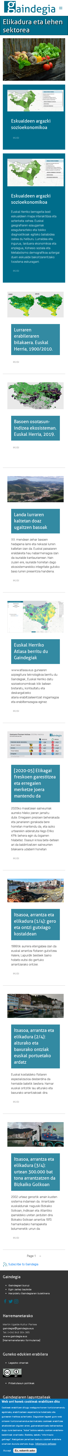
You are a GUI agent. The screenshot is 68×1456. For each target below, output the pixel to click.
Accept (7, 1450)
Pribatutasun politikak (21, 1382)
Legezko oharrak (18, 1362)
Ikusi (17, 138)
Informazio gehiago (45, 1443)
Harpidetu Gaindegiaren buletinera (29, 1293)
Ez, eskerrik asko (25, 1450)
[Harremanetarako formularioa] (21, 1340)
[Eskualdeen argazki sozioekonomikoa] (35, 100)
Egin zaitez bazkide (20, 1289)
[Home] (29, 8)
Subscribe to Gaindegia (23, 1264)
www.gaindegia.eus (15, 1336)
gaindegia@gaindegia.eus (18, 1328)
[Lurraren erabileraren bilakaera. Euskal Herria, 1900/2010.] (35, 304)
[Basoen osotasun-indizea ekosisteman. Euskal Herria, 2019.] (35, 395)
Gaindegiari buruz (18, 1285)
